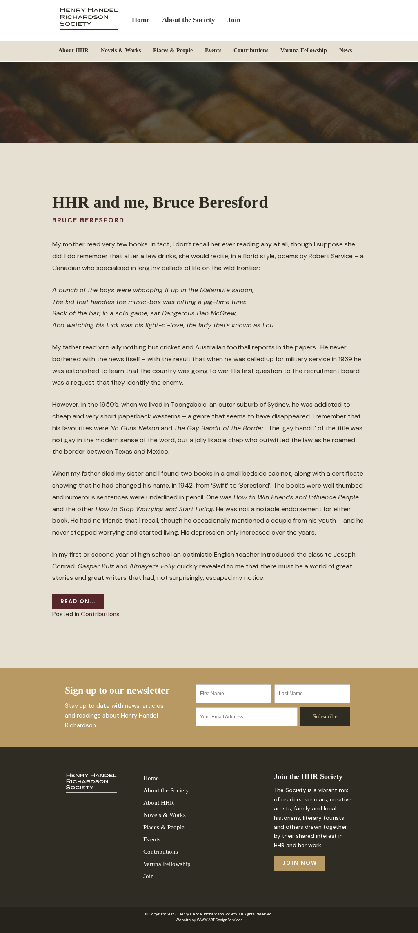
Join (233, 20)
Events (213, 50)
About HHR (73, 50)
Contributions (250, 50)
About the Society (188, 20)
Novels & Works (121, 50)
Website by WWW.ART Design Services (209, 919)
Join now (299, 862)
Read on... (78, 601)
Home (141, 20)
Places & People (173, 50)
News (345, 50)
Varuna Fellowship (303, 50)
